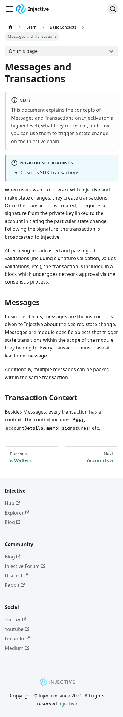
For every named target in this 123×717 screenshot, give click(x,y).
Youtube (14, 629)
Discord (13, 575)
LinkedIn (14, 638)
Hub (9, 503)
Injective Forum (22, 566)
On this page (23, 51)
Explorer (14, 512)
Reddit (12, 585)
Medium (14, 648)
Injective (67, 703)
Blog (10, 522)
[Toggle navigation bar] (9, 8)
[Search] (112, 9)
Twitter (13, 619)
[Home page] (10, 27)
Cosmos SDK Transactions (50, 172)
